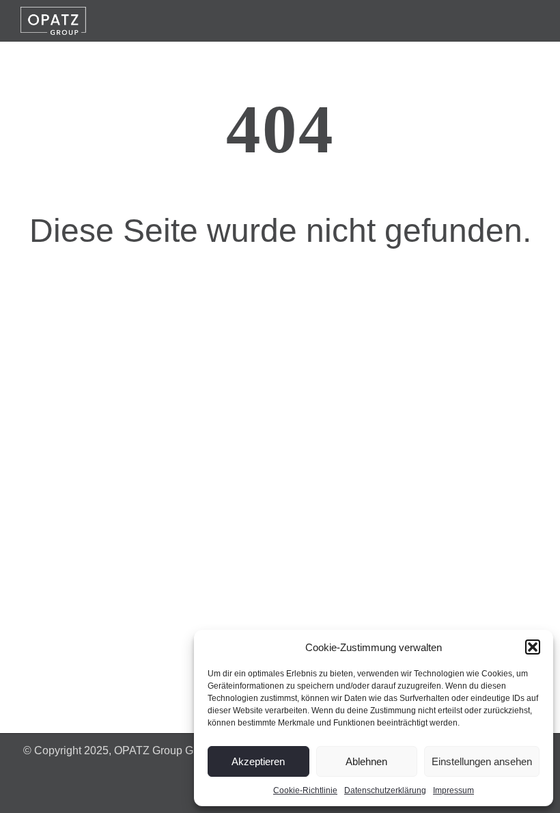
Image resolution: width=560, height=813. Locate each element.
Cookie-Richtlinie (305, 790)
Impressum (453, 790)
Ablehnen (366, 761)
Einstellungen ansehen (482, 761)
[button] (533, 647)
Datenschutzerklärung (385, 790)
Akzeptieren (258, 761)
